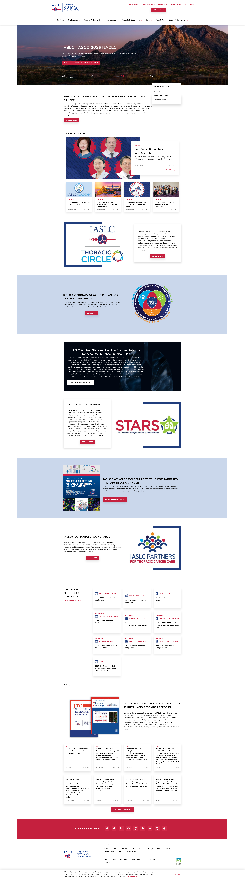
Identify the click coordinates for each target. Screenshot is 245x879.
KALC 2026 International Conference (105, 599)
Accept (177, 874)
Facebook (114, 828)
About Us (160, 20)
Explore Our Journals (123, 809)
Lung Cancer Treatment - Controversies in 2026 (105, 622)
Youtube (128, 828)
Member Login (175, 4)
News (147, 20)
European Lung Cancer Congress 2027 (165, 647)
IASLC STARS (131, 851)
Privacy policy (132, 876)
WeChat (142, 828)
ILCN (120, 851)
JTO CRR (124, 849)
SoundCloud (150, 828)
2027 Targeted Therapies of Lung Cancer (136, 647)
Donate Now (157, 10)
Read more (168, 170)
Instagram (135, 828)
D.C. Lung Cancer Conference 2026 (167, 599)
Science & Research (92, 20)
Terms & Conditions (149, 859)
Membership (111, 20)
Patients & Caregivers (131, 20)
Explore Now (157, 256)
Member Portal (109, 851)
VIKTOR (167, 849)
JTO (114, 849)
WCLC (106, 849)
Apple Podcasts (164, 828)
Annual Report (124, 859)
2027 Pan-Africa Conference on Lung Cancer (106, 647)
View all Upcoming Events (72, 600)
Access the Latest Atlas (115, 499)
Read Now (68, 62)
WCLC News (189, 4)
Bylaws (114, 859)
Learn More (91, 313)
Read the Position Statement (80, 382)
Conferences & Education (67, 20)
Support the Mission (177, 20)
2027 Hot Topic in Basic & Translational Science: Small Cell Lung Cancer (106, 668)
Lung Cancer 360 (147, 4)
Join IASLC (161, 4)
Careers (106, 859)
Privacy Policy (136, 859)
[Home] (65, 7)
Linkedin (121, 828)
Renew (157, 91)
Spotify (157, 828)
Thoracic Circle (132, 4)
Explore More (71, 120)
